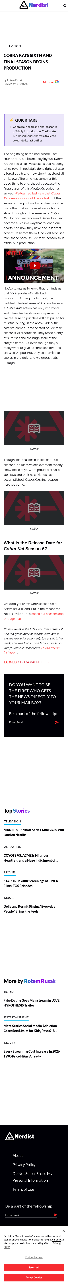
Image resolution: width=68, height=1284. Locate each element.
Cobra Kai (26, 662)
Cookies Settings (34, 1257)
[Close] (64, 1231)
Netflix (43, 662)
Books (9, 991)
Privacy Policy (24, 1164)
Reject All (34, 1267)
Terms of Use (23, 1189)
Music (9, 897)
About (18, 1155)
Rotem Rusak (14, 80)
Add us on (47, 82)
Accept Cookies (34, 1277)
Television (12, 46)
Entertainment (16, 1017)
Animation (12, 846)
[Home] (19, 1139)
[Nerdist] (33, 5)
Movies (10, 872)
